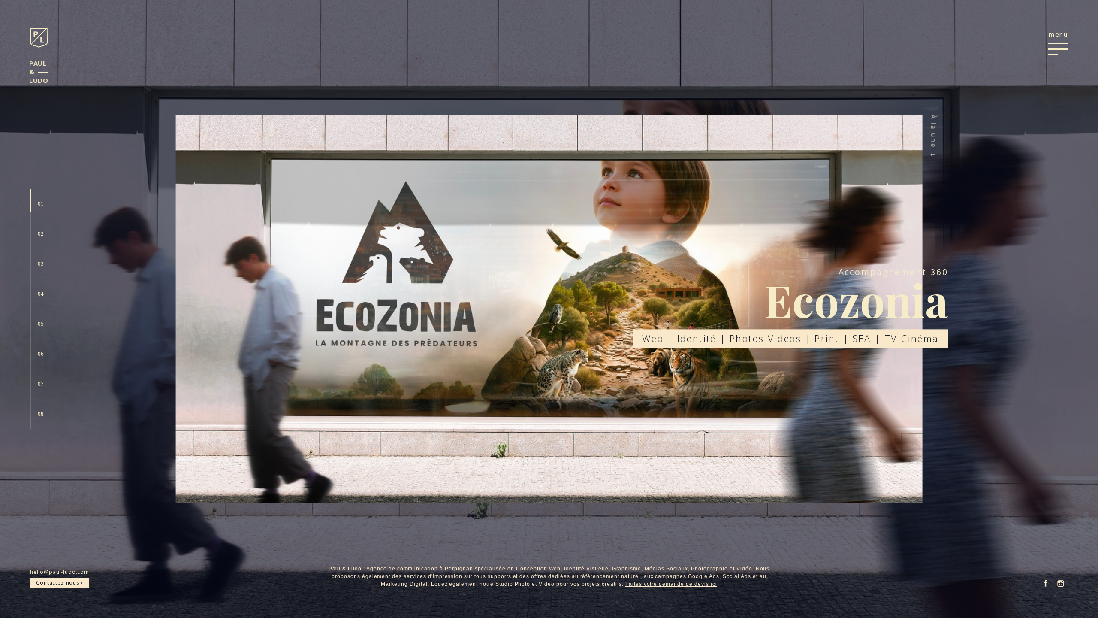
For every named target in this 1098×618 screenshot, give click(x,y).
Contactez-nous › (59, 582)
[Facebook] (1045, 584)
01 (41, 203)
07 (41, 384)
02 (41, 233)
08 (41, 414)
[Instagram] (1060, 584)
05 (41, 324)
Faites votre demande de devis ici (671, 584)
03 (41, 264)
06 (41, 354)
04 (41, 294)
